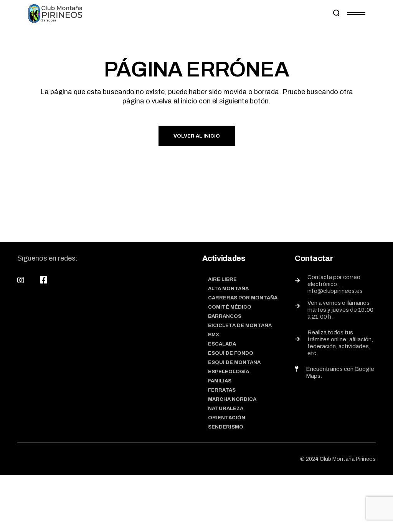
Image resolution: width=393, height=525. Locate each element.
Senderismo (225, 427)
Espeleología (228, 371)
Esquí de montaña (234, 362)
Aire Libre (222, 279)
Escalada (222, 344)
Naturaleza (225, 408)
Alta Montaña (228, 288)
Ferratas (222, 390)
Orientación (226, 417)
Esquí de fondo (230, 353)
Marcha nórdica (232, 399)
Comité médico (229, 307)
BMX (213, 334)
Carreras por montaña (242, 298)
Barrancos (224, 316)
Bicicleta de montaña (240, 325)
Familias (219, 381)
